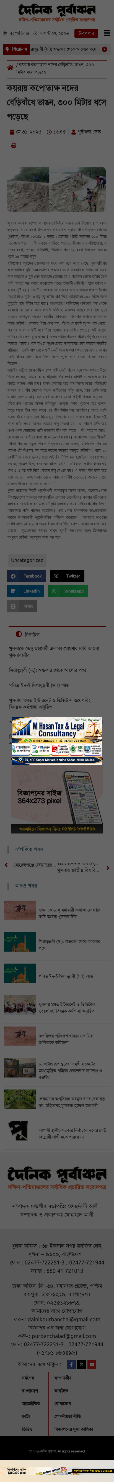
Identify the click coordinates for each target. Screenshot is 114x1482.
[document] (57, 741)
